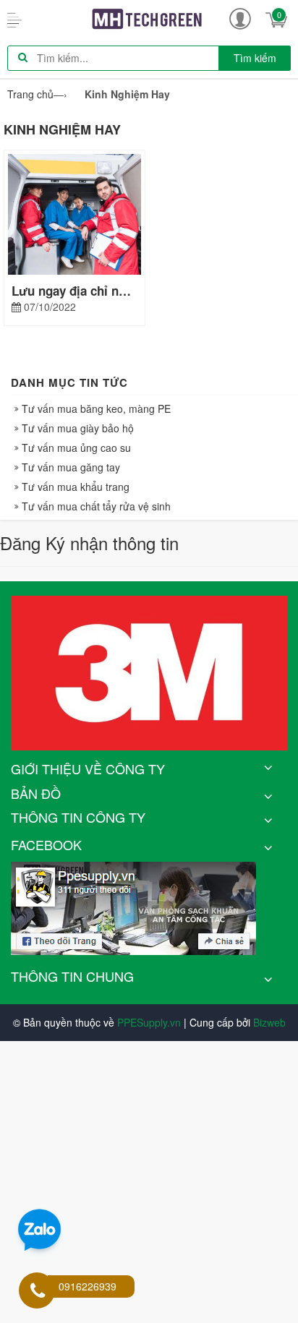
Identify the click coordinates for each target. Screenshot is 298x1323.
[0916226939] (37, 1292)
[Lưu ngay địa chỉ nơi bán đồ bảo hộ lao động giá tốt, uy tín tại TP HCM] (74, 212)
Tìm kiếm (255, 58)
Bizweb (269, 1022)
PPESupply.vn (149, 1022)
